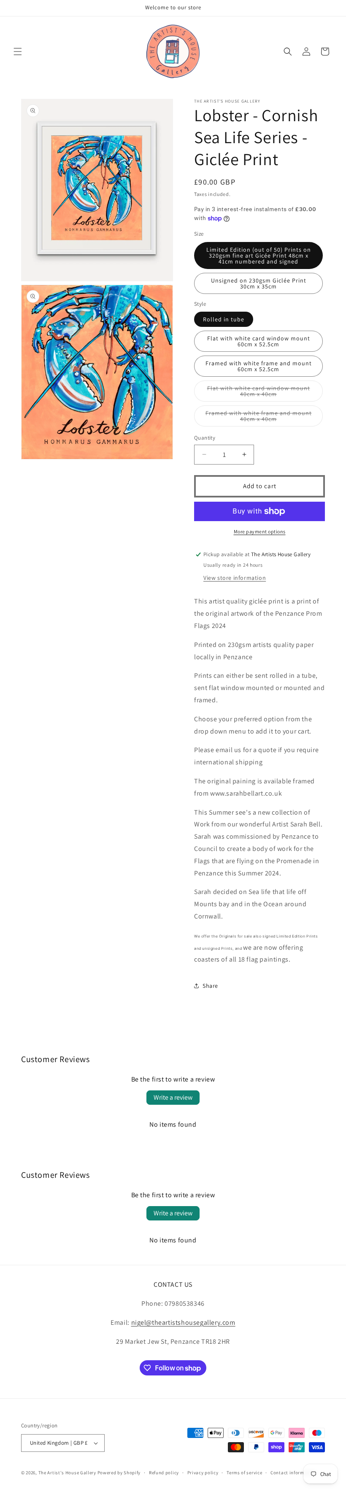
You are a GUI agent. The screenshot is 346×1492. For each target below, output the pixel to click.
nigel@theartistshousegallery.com (183, 1322)
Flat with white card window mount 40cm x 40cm (259, 393)
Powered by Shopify (119, 1473)
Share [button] (210, 985)
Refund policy (164, 1473)
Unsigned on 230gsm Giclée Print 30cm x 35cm (258, 283)
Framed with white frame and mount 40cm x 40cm (258, 418)
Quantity (204, 437)
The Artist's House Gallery (67, 1473)
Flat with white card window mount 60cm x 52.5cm (258, 341)
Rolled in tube (223, 319)
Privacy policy (203, 1473)
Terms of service (244, 1473)
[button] (17, 51)
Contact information (293, 1473)
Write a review (173, 1097)
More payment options (260, 531)
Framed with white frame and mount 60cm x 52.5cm (258, 366)
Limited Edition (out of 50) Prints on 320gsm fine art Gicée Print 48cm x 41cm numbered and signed (258, 255)
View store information (234, 578)
